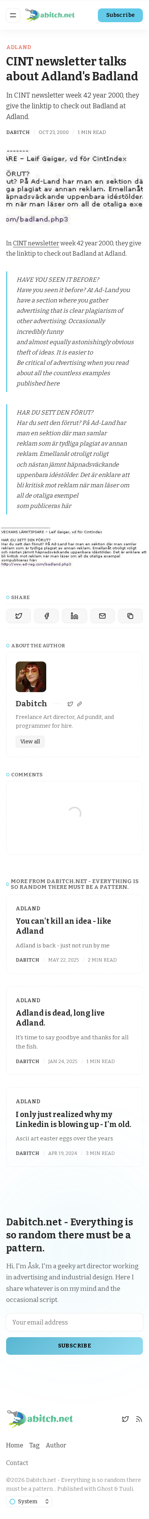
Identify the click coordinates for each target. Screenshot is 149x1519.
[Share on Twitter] (18, 616)
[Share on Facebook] (46, 616)
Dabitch (18, 132)
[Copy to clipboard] (130, 616)
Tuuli (126, 1489)
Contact (17, 1463)
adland (18, 47)
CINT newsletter (36, 243)
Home (14, 1445)
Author (56, 1445)
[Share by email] (102, 616)
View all (30, 741)
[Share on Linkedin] (74, 616)
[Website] (79, 704)
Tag (34, 1445)
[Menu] (13, 15)
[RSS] (139, 1419)
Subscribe (120, 15)
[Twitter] (70, 704)
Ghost (105, 1489)
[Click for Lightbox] (74, 547)
